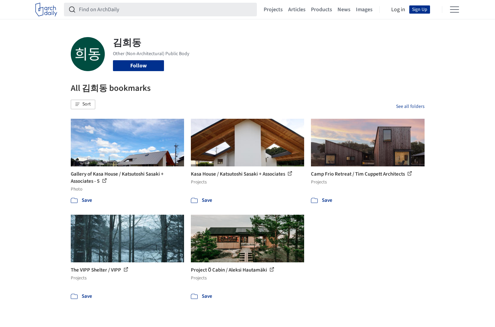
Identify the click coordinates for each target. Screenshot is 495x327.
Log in (398, 9)
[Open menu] (454, 9)
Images (364, 9)
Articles (297, 9)
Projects (273, 9)
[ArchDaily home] (46, 9)
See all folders (410, 106)
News (343, 9)
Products (321, 9)
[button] (83, 104)
